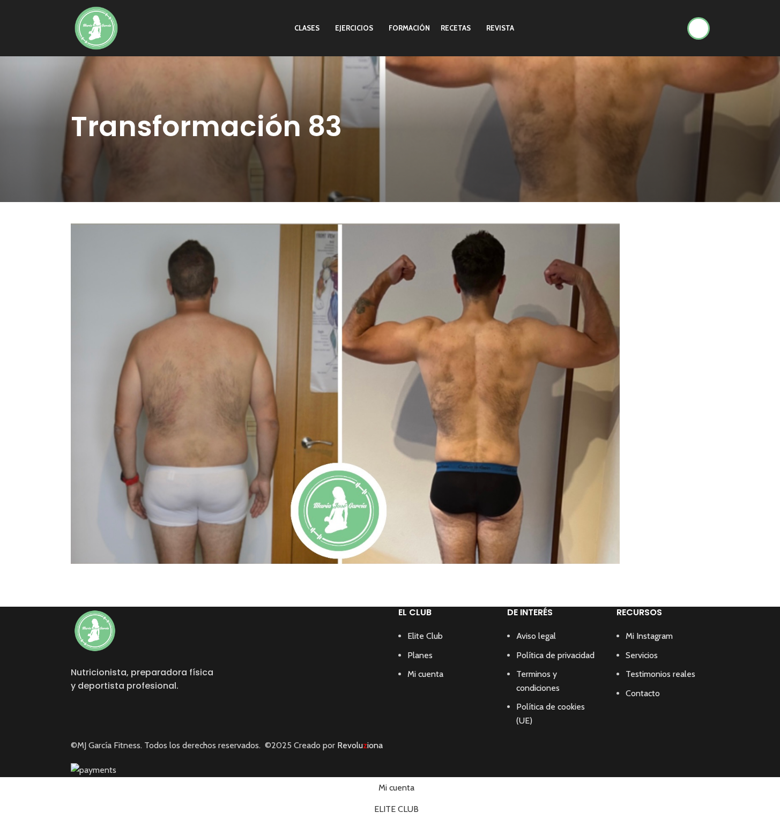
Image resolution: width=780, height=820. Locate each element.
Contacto (643, 693)
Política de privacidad (555, 655)
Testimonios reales (660, 674)
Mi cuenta (425, 674)
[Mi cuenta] (698, 28)
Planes (420, 655)
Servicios (642, 655)
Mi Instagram (649, 636)
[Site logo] (96, 27)
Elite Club (425, 636)
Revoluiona (359, 745)
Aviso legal (536, 636)
